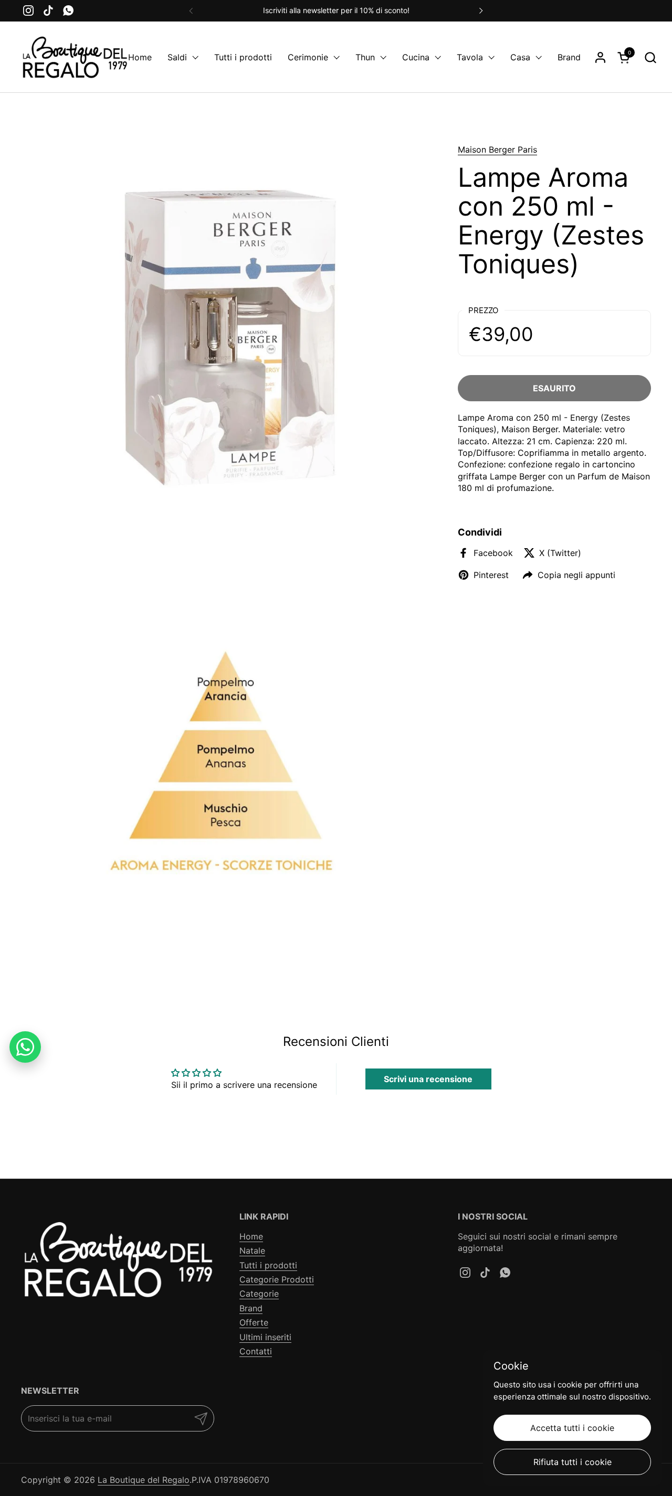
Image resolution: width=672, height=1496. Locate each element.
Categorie (259, 1293)
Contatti (255, 1351)
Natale (252, 1250)
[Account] (600, 57)
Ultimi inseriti (265, 1337)
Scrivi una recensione (428, 1079)
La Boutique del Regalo (144, 1479)
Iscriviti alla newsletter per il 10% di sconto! (336, 10)
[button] (650, 57)
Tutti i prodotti (268, 1265)
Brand (250, 1308)
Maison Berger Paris (497, 149)
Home (251, 1236)
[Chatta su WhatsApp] (25, 1047)
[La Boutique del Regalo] (74, 57)
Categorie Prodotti (276, 1279)
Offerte (253, 1322)
